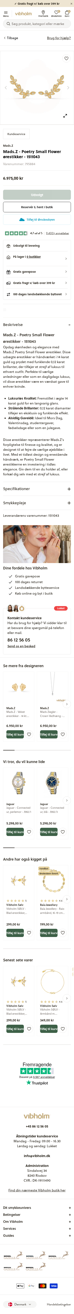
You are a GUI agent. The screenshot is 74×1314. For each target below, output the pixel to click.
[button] (37, 258)
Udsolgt (37, 194)
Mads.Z (8, 145)
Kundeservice (16, 134)
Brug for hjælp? (59, 38)
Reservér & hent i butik (37, 207)
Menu (6, 16)
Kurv (67, 13)
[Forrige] (5, 87)
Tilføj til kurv (15, 734)
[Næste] (68, 87)
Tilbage (12, 38)
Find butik (43, 16)
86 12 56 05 (18, 639)
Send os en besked (21, 646)
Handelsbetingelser (59, 1304)
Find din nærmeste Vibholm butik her (37, 1190)
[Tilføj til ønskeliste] (66, 58)
